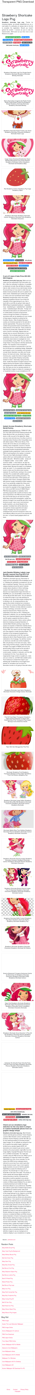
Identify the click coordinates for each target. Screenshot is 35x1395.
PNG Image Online (7, 1327)
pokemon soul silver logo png (12, 416)
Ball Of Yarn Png (6, 1302)
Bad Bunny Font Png (8, 1268)
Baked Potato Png (7, 1282)
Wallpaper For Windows (9, 1358)
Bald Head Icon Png (7, 1306)
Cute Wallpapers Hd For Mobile (11, 1355)
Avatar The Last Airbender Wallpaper (12, 1324)
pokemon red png (10, 418)
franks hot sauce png (25, 556)
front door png (11, 562)
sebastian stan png (27, 1114)
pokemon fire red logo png (23, 410)
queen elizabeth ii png (25, 263)
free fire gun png (10, 559)
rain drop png (19, 260)
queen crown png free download (17, 268)
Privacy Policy (24, 1389)
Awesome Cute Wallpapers (9, 1348)
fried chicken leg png (12, 564)
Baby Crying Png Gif (8, 1299)
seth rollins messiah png (17, 1112)
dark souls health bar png (13, 37)
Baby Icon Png (6, 1288)
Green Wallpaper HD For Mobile (11, 1344)
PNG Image (5, 1320)
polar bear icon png (10, 413)
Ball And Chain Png (7, 1258)
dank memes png (27, 42)
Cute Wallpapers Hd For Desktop (11, 1361)
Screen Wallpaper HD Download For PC (13, 1368)
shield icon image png (22, 1117)
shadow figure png (9, 1109)
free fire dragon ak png (10, 556)
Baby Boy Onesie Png (8, 1265)
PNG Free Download (8, 1334)
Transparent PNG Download (18, 1)
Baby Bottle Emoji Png (8, 1248)
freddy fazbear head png (23, 559)
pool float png (27, 416)
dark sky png (25, 37)
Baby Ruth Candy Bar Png (9, 1292)
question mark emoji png (17, 271)
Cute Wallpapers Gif (7, 1365)
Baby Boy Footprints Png (9, 1295)
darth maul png (24, 45)
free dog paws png (22, 562)
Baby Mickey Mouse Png (9, 1254)
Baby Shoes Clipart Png (9, 1309)
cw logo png (17, 42)
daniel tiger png (7, 42)
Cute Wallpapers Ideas (8, 1351)
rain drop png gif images (10, 263)
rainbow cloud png (9, 260)
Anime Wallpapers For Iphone (10, 1331)
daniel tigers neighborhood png (23, 40)
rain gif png (28, 260)
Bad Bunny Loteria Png (8, 1275)
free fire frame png (17, 567)
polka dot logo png (9, 410)
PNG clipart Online (7, 1338)
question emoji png (12, 266)
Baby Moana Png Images (9, 1312)
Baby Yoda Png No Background (11, 1251)
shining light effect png (10, 1120)
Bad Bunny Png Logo (8, 1285)
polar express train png (23, 413)
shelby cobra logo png (24, 1120)
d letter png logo (7, 40)
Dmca (8, 1389)
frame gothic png (24, 564)
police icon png (17, 421)
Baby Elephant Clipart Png (9, 1271)
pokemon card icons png (23, 418)
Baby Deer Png (6, 1261)
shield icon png (10, 1117)
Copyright (17, 1391)
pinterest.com (11, 1239)
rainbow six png (23, 266)
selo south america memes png (11, 1114)
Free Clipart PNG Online (9, 1341)
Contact (15, 1389)
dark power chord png (12, 45)
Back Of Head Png (7, 1278)
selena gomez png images (23, 1109)
